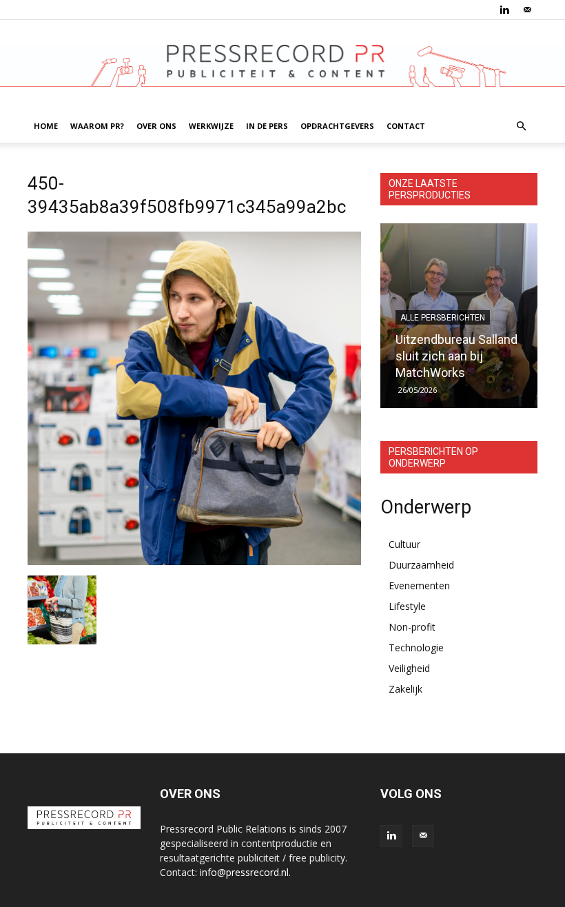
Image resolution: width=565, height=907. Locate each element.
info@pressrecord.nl (244, 872)
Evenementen (419, 585)
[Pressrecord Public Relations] (282, 66)
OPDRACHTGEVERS (337, 126)
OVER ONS (156, 126)
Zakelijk (405, 688)
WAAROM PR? (97, 126)
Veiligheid (409, 668)
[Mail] (527, 9)
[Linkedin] (504, 9)
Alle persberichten (442, 318)
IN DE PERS (267, 126)
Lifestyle (407, 606)
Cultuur (404, 544)
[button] (520, 126)
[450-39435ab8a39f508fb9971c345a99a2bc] (194, 561)
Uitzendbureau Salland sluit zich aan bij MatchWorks (456, 356)
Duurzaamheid (421, 564)
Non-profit (412, 626)
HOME (46, 126)
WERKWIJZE (211, 126)
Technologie (416, 647)
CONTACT (406, 126)
